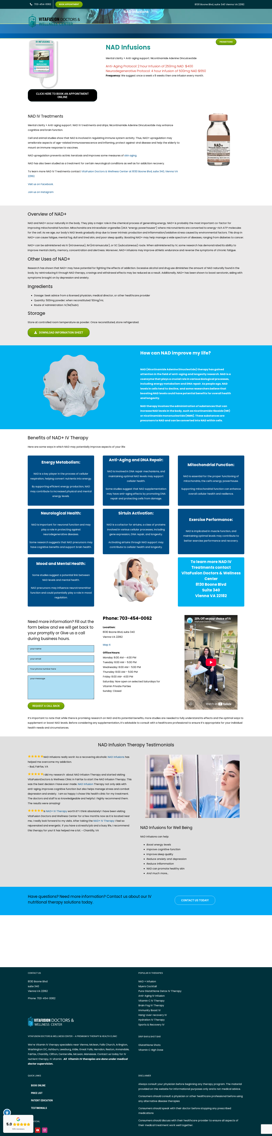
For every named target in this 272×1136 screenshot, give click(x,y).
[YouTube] (37, 1130)
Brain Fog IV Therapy (151, 1005)
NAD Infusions (116, 757)
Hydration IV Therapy (151, 1020)
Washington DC (37, 1049)
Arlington (121, 1044)
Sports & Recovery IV (151, 1024)
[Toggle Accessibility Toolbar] (7, 1112)
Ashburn (53, 1049)
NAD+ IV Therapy (56, 811)
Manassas (90, 1054)
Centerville (65, 1054)
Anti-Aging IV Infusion (151, 996)
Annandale (122, 1049)
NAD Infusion (85, 784)
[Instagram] (44, 1130)
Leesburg (65, 1049)
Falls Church (107, 1044)
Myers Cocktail (147, 986)
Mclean (93, 1044)
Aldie (75, 1049)
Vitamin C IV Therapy (151, 1000)
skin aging (130, 155)
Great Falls (86, 1049)
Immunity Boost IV (149, 1010)
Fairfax (32, 1054)
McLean (78, 1054)
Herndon (99, 1049)
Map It (107, 645)
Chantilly (42, 1054)
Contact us (104, 1054)
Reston (110, 1049)
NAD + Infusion (147, 981)
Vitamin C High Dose (150, 1050)
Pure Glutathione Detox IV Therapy (159, 991)
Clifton (53, 1054)
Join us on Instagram (41, 192)
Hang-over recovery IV (152, 1015)
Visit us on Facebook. (41, 184)
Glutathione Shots (149, 1045)
